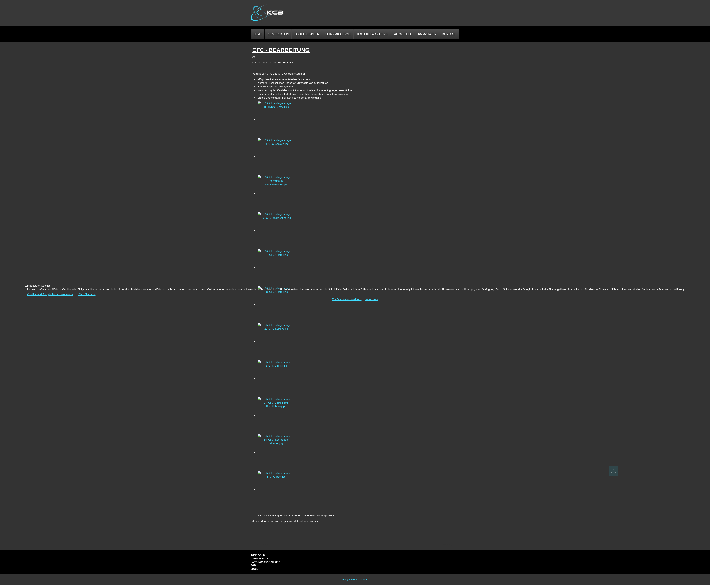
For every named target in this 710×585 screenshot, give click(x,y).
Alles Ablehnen (87, 294)
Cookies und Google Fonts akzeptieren (50, 294)
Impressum (371, 299)
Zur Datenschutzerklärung (347, 299)
